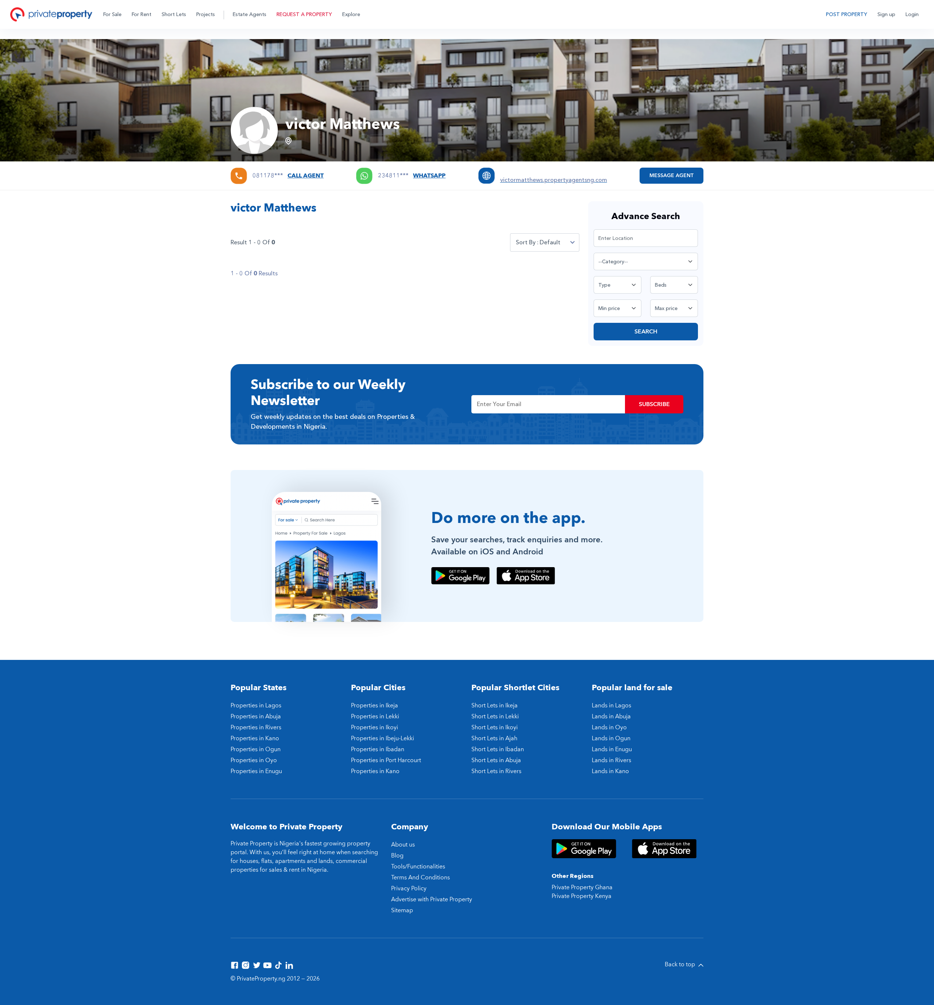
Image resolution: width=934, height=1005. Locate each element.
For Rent (141, 14)
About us (403, 845)
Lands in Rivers (611, 760)
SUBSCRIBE (654, 404)
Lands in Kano (610, 771)
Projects (205, 14)
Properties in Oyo (254, 760)
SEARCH (645, 332)
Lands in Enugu (612, 749)
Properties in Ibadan (377, 749)
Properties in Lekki (375, 716)
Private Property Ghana (582, 887)
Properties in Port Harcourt (386, 760)
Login (912, 14)
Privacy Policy (409, 888)
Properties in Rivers (256, 727)
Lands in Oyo (609, 727)
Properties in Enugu (256, 771)
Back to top (680, 964)
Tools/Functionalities (418, 867)
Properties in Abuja (256, 716)
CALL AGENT (305, 176)
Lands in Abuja (611, 716)
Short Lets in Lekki (495, 716)
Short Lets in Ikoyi (494, 727)
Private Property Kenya (581, 896)
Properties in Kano (255, 738)
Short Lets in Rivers (496, 771)
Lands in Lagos (611, 706)
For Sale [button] (112, 14)
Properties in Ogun (256, 749)
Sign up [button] (886, 14)
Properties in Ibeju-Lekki (382, 738)
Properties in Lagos (256, 706)
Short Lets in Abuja (496, 760)
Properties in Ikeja (374, 706)
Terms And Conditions (420, 878)
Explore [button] (351, 14)
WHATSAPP (429, 176)
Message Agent (671, 175)
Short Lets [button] (174, 14)
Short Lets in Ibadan (497, 749)
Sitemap (402, 910)
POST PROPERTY (846, 14)
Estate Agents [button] (249, 14)
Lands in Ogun (611, 738)
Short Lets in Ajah (494, 738)
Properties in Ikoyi (374, 727)
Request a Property (304, 14)
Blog (397, 856)
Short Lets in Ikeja (494, 706)
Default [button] (550, 242)
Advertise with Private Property (431, 899)
